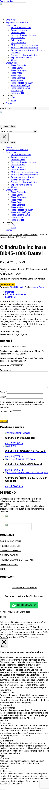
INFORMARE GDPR (9, 564)
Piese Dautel (17, 68)
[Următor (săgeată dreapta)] (4, 789)
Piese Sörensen (18, 78)
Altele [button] (3, 756)
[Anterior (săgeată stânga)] (1, 789)
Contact (9, 103)
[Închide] (4, 137)
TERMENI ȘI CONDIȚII (10, 550)
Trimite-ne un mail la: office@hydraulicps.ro (24, 596)
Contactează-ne (26, 605)
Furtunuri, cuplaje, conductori (24, 55)
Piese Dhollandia (18, 65)
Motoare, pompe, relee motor (24, 45)
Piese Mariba (17, 80)
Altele (14, 60)
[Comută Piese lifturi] (46, 152)
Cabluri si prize (17, 40)
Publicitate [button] (5, 738)
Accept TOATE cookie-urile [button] (25, 637)
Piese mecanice (18, 42)
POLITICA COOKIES (9, 555)
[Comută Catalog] (46, 222)
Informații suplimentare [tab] (16, 294)
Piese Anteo (16, 73)
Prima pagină (6, 234)
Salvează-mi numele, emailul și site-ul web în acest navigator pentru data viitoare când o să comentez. (22, 404)
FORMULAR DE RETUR (10, 541)
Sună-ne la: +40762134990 (24, 587)
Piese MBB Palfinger (20, 85)
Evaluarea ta (5, 365)
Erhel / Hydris (17, 90)
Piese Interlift (17, 93)
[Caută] (35, 108)
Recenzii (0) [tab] (10, 297)
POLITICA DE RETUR (10, 546)
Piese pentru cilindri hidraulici (24, 35)
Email (3, 397)
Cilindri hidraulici (18, 32)
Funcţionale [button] (5, 690)
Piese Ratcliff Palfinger (22, 83)
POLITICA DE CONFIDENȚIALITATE (16, 560)
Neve (2, 612)
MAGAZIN (17, 234)
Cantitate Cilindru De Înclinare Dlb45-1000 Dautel (22, 279)
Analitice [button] (4, 720)
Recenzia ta (6, 370)
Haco (13, 100)
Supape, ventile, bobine (21, 57)
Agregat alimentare (20, 30)
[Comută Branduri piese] (46, 190)
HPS (13, 98)
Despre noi (11, 20)
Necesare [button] (4, 768)
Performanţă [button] (6, 705)
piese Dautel (39, 287)
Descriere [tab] (9, 292)
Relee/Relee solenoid (21, 27)
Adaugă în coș (7, 284)
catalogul (14, 506)
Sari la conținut (7, 1)
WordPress (25, 612)
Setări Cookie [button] (6, 637)
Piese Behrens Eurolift (21, 88)
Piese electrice (18, 37)
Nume (3, 392)
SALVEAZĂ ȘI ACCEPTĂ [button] (11, 783)
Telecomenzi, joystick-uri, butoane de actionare (28, 51)
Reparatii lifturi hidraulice (17, 22)
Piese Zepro (16, 75)
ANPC (2, 569)
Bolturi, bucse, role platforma (24, 47)
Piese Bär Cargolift (19, 70)
